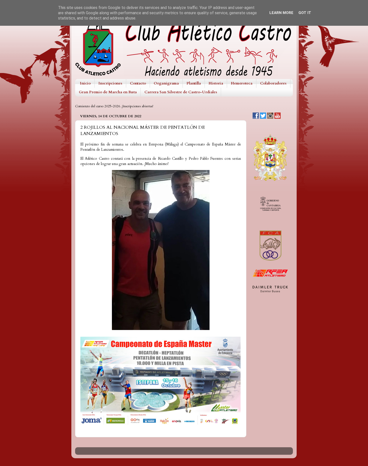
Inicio (85, 83)
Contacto (138, 83)
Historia (216, 83)
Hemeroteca (241, 83)
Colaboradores (273, 83)
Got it (304, 12)
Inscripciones (110, 83)
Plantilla (194, 83)
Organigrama (166, 83)
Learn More (281, 12)
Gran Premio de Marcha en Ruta (108, 92)
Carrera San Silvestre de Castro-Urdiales (180, 92)
